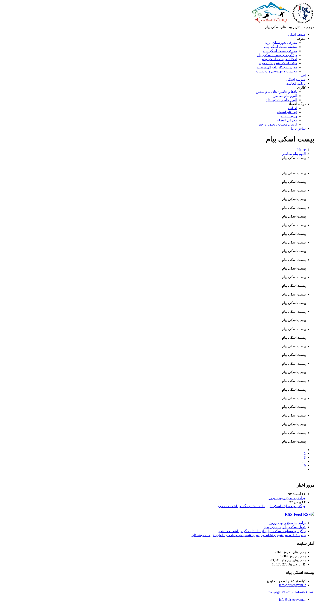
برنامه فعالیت (296, 83)
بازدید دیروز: (297, 556)
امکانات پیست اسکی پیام (279, 59)
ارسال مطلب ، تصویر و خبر (277, 124)
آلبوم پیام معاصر (285, 96)
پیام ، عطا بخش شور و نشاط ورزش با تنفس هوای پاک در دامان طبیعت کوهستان (249, 535)
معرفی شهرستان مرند (281, 42)
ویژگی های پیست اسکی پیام (277, 55)
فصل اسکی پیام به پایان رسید (285, 527)
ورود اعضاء (289, 116)
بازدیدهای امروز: (294, 552)
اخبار (302, 75)
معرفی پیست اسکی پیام (279, 51)
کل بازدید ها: (296, 564)
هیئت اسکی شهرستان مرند (278, 63)
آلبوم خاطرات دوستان (281, 100)
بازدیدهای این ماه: (293, 560)
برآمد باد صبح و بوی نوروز (287, 498)
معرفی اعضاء (287, 120)
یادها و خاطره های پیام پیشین (276, 91)
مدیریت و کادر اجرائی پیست (277, 67)
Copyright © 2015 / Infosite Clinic (291, 592)
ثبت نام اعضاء (287, 112)
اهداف (292, 108)
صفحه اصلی (297, 34)
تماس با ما (298, 128)
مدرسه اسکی (296, 79)
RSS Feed (293, 514)
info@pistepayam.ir (292, 585)
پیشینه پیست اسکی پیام (280, 47)
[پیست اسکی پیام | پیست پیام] (282, 23)
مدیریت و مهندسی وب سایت (276, 71)
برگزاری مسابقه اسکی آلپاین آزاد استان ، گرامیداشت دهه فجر (261, 506)
